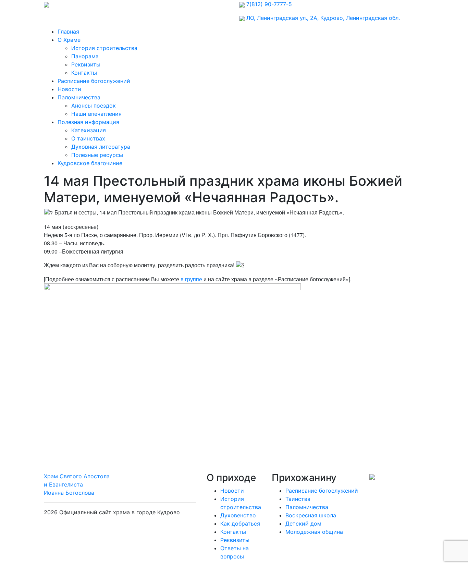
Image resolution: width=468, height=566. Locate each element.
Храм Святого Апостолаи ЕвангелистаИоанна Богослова (77, 484)
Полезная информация (88, 122)
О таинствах (88, 138)
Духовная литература (100, 146)
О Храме (69, 39)
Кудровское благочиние (90, 163)
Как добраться (240, 523)
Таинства (297, 498)
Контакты (84, 72)
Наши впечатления (96, 113)
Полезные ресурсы (97, 154)
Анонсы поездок (93, 105)
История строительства (104, 48)
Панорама (85, 56)
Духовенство (238, 515)
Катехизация (88, 130)
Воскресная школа (310, 515)
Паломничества (79, 97)
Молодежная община (314, 531)
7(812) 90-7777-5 (269, 4)
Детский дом (303, 523)
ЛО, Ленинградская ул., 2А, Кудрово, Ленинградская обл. (323, 17)
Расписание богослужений (94, 80)
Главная (68, 31)
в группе (191, 279)
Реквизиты (85, 64)
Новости (69, 89)
